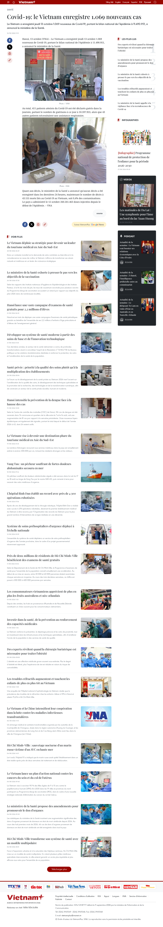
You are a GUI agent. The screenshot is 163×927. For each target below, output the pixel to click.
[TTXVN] (14, 886)
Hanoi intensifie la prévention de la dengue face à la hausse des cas (39, 402)
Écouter (128, 262)
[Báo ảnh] (130, 886)
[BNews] (48, 886)
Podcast (129, 236)
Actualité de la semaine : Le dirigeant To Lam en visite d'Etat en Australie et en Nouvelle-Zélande (129, 307)
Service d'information (138, 896)
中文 (140, 2)
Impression (9, 53)
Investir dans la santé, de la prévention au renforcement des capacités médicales (42, 622)
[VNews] (26, 886)
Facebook (9, 40)
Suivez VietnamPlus (82, 224)
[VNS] (76, 886)
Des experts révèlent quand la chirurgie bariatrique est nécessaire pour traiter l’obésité (41, 651)
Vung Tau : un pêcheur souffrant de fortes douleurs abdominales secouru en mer (39, 466)
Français (126, 2)
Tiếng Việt (109, 2)
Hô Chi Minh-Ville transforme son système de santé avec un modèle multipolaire (42, 841)
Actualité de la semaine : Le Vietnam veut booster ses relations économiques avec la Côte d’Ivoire (129, 250)
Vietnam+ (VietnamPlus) (27, 2)
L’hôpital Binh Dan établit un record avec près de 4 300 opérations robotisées (41, 496)
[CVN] (94, 886)
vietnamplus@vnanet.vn (71, 915)
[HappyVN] (148, 886)
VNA (124, 896)
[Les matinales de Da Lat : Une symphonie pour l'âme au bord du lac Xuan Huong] (137, 195)
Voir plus (17, 236)
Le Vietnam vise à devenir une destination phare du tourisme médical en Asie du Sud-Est (39, 438)
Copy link (9, 60)
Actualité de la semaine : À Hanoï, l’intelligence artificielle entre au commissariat (128, 278)
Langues (115, 896)
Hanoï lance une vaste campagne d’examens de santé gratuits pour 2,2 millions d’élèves (40, 307)
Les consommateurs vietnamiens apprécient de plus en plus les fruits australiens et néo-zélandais (41, 593)
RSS (99, 896)
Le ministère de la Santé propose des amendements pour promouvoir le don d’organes (42, 808)
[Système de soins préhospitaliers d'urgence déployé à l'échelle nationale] (96, 534)
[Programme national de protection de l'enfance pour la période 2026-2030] (137, 137)
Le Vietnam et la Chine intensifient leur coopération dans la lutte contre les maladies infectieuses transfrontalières (39, 712)
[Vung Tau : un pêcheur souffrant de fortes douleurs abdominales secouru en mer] (96, 472)
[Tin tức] (36, 886)
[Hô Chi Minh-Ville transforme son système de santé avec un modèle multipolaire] (96, 847)
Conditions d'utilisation (85, 896)
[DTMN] (112, 886)
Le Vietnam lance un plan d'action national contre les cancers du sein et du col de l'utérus (40, 776)
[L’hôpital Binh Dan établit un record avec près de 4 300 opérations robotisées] (96, 501)
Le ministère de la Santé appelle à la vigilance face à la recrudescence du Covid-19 (134, 106)
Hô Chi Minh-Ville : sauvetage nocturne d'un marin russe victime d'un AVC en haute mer (39, 747)
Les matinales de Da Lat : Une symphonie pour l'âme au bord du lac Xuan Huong (137, 214)
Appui (106, 896)
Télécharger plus (59, 869)
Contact (68, 899)
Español (134, 2)
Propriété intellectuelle (64, 896)
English (118, 2)
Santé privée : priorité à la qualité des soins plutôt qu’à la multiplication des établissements (42, 369)
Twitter (9, 47)
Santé (10, 9)
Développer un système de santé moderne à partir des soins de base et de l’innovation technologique (41, 337)
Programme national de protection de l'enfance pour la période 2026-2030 (134, 159)
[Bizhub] (59, 886)
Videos (128, 179)
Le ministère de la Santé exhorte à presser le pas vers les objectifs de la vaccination (42, 274)
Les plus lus (129, 39)
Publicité (58, 899)
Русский (147, 2)
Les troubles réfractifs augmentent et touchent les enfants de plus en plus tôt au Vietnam (38, 681)
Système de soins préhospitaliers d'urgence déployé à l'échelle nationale (40, 528)
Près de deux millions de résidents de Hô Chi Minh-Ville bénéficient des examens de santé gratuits (42, 558)
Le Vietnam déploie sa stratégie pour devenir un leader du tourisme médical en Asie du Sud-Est (41, 245)
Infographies (130, 120)
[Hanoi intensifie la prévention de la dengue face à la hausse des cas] (96, 408)
